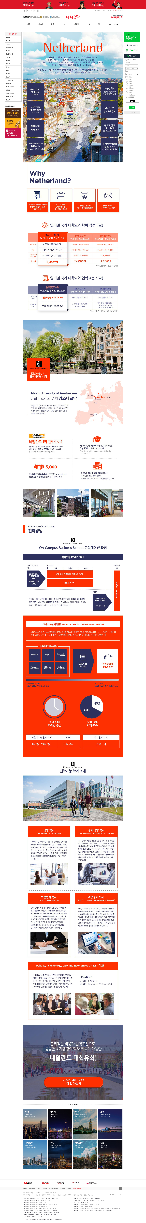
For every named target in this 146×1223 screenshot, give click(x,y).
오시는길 (69, 1188)
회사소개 (97, 10)
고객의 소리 (62, 1188)
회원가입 (108, 10)
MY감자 (115, 10)
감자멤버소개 (32, 1188)
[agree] (126, 60)
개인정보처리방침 (77, 1188)
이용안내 (39, 1188)
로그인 (103, 10)
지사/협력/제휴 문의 (53, 1188)
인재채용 (45, 1188)
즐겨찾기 (120, 10)
